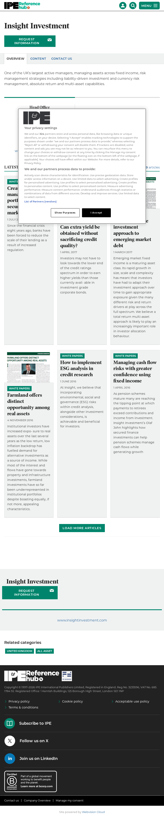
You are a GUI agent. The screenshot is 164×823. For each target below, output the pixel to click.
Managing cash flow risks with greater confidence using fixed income (135, 371)
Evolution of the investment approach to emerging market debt (132, 233)
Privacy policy (19, 701)
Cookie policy (72, 701)
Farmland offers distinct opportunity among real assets (28, 404)
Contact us (11, 800)
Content (38, 59)
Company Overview (37, 800)
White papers (19, 388)
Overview (15, 59)
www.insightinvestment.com (82, 620)
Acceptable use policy (132, 701)
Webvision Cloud (93, 812)
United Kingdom (19, 651)
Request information (26, 41)
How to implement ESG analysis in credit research (81, 368)
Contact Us (61, 59)
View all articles (146, 167)
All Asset (44, 651)
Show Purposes (65, 212)
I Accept (96, 212)
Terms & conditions (23, 707)
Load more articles (82, 528)
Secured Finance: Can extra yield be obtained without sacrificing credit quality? (80, 233)
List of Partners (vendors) (40, 201)
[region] (82, 166)
